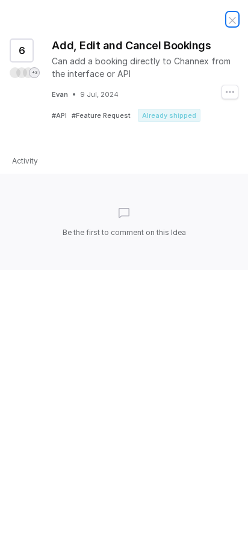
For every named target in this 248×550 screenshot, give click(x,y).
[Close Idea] (232, 19)
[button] (25, 72)
